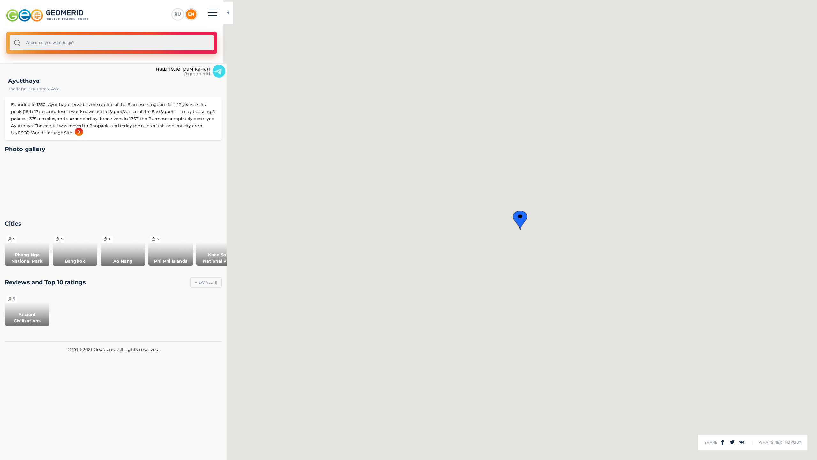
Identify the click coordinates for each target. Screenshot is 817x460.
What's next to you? (780, 442)
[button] (520, 220)
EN (191, 14)
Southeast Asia (44, 88)
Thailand (18, 88)
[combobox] (112, 42)
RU (177, 14)
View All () (206, 282)
